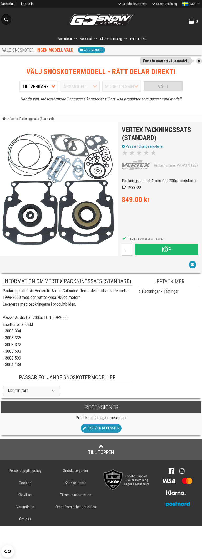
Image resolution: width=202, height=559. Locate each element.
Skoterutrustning (111, 39)
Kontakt (7, 4)
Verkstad (86, 39)
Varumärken (25, 507)
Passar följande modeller (144, 146)
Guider (134, 39)
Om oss (25, 519)
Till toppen (101, 452)
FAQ (144, 39)
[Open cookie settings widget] (7, 551)
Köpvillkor (25, 495)
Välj (163, 87)
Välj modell (93, 50)
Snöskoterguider (75, 471)
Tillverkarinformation (75, 495)
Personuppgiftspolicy (25, 471)
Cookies (25, 483)
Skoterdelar (64, 39)
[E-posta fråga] (192, 264)
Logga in (27, 4)
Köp (166, 249)
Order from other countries (75, 507)
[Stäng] (199, 61)
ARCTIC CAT (18, 390)
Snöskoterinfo (76, 483)
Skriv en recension (102, 428)
